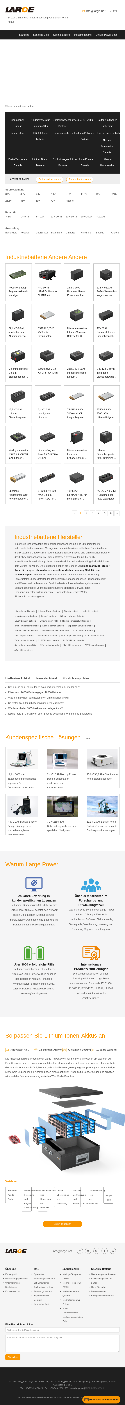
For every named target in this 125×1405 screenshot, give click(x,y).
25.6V (8, 200)
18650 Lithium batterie (25, 621)
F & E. (34, 44)
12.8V (114, 194)
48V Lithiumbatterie (23, 650)
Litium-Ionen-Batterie (24, 611)
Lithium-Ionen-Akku (49, 621)
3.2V (7, 194)
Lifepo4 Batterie (48, 616)
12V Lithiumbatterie (49, 645)
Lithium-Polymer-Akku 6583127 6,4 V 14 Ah (48, 454)
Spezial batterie (71, 611)
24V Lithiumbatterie (71, 645)
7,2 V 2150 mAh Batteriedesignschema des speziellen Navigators (61, 826)
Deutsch (113, 11)
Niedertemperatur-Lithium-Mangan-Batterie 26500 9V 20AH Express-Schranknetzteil (77, 332)
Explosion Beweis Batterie (80, 625)
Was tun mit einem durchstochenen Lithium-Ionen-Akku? (38, 697)
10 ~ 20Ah (56, 216)
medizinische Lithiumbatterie (55, 630)
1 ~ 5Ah (24, 216)
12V (98, 194)
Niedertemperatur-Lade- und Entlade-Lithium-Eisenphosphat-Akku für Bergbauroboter (77, 454)
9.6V (68, 194)
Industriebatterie (83, 35)
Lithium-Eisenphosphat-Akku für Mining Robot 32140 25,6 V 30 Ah (106, 454)
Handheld (86, 232)
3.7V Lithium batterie (94, 635)
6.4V (38, 194)
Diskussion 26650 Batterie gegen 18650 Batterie (34, 692)
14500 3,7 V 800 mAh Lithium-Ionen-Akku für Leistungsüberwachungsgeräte (48, 495)
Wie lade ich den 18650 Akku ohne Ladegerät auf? (35, 708)
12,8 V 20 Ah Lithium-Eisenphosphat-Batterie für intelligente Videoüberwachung (19, 413)
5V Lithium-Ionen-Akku (25, 645)
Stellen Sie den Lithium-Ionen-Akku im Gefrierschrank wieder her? (44, 687)
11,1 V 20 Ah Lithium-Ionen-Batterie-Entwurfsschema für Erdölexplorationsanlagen (102, 826)
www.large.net (77, 1388)
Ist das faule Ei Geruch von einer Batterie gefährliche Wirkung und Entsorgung (50, 713)
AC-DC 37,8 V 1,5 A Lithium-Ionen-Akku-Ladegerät (106, 495)
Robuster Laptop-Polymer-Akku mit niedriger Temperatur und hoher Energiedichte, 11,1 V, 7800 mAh (18, 291)
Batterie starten (18, 133)
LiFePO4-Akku (85, 120)
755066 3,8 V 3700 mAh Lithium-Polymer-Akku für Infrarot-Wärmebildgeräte (106, 413)
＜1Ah (8, 216)
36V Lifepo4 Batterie (47, 635)
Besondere (11, 232)
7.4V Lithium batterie (24, 640)
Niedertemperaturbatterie (103, 1274)
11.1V (84, 194)
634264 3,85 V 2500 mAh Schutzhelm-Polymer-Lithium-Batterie (47, 332)
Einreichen (13, 1357)
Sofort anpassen (62, 1224)
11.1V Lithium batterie (48, 640)
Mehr (88, 738)
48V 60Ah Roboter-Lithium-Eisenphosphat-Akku (106, 332)
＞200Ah (100, 216)
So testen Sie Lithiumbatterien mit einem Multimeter (36, 703)
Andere (70, 200)
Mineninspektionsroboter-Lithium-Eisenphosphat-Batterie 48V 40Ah (19, 373)
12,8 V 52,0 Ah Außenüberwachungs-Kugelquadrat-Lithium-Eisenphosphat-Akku (107, 291)
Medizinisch (42, 232)
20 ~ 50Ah (71, 216)
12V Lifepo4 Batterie (83, 630)
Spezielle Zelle (41, 35)
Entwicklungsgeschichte (16, 1278)
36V (22, 200)
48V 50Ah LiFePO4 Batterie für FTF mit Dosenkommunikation (48, 291)
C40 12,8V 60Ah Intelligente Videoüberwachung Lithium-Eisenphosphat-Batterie (107, 373)
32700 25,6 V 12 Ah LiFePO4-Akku (48, 371)
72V (53, 200)
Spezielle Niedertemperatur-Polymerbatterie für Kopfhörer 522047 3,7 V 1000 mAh (18, 495)
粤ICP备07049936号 (95, 1388)
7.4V (53, 194)
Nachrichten (48, 44)
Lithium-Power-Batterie (107, 35)
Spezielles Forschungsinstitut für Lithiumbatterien (44, 1278)
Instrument (56, 232)
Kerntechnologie (42, 1304)
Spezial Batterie (61, 35)
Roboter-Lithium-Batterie (26, 630)
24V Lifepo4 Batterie (24, 635)
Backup (100, 232)
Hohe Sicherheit (99, 1287)
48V (38, 200)
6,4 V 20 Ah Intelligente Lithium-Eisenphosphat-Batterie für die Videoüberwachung (48, 413)
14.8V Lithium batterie (73, 640)
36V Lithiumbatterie (94, 645)
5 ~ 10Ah (40, 216)
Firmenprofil (11, 1274)
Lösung (23, 44)
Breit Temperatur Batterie (26, 625)
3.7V (22, 194)
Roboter (24, 232)
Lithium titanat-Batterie (53, 625)
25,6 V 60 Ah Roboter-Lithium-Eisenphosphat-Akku (76, 291)
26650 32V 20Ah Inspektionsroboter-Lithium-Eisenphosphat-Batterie (77, 373)
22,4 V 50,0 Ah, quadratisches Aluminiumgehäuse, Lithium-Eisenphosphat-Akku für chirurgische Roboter (19, 332)
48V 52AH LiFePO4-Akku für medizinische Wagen (77, 495)
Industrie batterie (91, 611)
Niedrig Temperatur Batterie (107, 146)
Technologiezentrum (44, 1287)
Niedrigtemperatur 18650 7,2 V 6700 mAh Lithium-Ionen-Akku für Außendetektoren (18, 454)
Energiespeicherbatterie (66, 133)
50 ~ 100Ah (87, 216)
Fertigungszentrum (43, 1291)
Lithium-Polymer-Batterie (72, 616)
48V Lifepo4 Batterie (71, 635)
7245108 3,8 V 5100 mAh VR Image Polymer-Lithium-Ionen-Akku (75, 413)
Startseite (24, 35)
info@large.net (95, 11)
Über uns (63, 44)
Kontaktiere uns (12, 1291)
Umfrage (70, 232)
